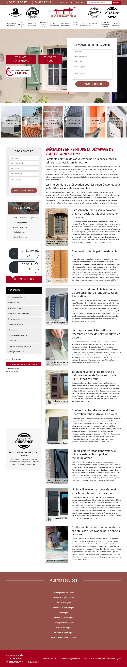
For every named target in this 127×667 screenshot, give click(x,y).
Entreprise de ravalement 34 (85, 24)
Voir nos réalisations (21, 59)
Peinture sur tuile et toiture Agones (63, 638)
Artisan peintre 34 (75, 24)
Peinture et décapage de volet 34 (105, 24)
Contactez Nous (50, 59)
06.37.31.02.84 (43, 2)
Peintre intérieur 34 (21, 24)
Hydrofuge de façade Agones (64, 593)
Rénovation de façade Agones (63, 598)
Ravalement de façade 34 (32, 24)
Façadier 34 (95, 24)
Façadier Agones (63, 613)
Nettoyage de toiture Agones (63, 623)
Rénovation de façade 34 (65, 24)
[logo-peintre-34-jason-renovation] (63, 12)
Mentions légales (114, 659)
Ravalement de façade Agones (63, 633)
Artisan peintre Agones (63, 603)
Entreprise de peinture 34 (11, 24)
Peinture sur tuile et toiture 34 (43, 24)
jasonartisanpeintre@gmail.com (67, 659)
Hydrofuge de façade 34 (54, 24)
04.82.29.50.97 (18, 2)
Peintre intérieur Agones (63, 628)
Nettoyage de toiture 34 (116, 24)
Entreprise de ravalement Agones (63, 608)
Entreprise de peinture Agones (63, 618)
